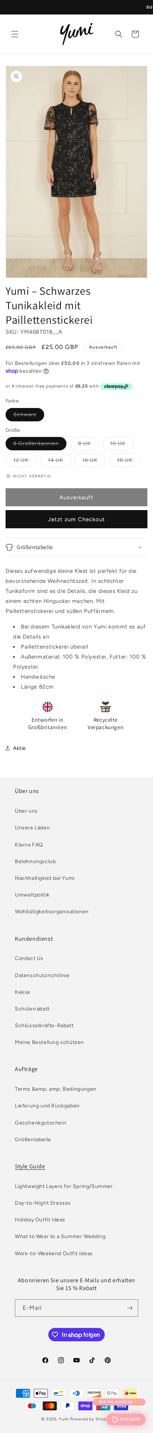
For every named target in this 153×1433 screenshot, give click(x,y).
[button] (15, 34)
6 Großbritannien (39, 445)
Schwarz (28, 416)
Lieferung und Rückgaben (47, 1106)
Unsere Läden (32, 828)
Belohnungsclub (35, 861)
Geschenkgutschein (40, 1123)
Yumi (64, 1419)
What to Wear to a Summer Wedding (60, 1236)
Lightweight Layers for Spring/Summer (64, 1186)
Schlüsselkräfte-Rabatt (44, 1025)
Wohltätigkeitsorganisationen (52, 911)
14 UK (59, 462)
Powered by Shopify (91, 1419)
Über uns (26, 811)
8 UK (88, 445)
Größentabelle (33, 1139)
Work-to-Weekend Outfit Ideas (54, 1253)
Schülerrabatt (32, 1009)
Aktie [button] (19, 748)
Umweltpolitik (32, 895)
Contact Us (29, 958)
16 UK (93, 462)
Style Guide (30, 1166)
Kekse (22, 992)
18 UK (128, 462)
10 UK (121, 445)
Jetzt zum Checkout (76, 519)
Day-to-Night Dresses (43, 1203)
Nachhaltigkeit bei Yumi (45, 878)
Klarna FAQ (29, 845)
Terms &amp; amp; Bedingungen (56, 1089)
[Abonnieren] (129, 1308)
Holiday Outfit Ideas (40, 1220)
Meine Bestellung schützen (49, 1042)
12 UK (24, 462)
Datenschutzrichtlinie (42, 975)
